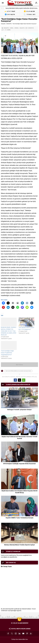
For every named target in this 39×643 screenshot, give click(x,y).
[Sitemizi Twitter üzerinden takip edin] (12, 633)
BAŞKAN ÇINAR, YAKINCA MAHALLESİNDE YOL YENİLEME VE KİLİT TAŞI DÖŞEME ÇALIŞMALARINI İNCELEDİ (8, 331)
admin (8, 30)
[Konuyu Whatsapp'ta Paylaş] (23, 380)
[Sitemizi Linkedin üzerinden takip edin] (19, 633)
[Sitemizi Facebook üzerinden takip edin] (8, 633)
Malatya (22, 28)
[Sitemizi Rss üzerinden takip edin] (30, 633)
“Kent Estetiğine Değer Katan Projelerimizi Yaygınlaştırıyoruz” (7, 352)
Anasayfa (3, 23)
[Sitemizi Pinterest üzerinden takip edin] (27, 633)
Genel (11, 28)
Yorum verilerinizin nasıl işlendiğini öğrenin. (18, 609)
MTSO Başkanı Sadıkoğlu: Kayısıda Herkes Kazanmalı (19, 463)
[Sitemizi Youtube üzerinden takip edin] (23, 633)
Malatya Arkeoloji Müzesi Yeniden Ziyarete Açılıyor (19, 545)
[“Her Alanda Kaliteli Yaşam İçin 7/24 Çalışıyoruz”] (26, 322)
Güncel (17, 28)
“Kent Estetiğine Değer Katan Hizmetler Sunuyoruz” (18, 371)
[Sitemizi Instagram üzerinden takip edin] (15, 633)
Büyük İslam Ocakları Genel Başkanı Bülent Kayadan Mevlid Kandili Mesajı (19, 491)
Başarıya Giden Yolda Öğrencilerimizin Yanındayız (19, 8)
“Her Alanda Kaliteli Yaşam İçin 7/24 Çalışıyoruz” (26, 328)
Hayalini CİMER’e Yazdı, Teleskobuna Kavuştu (19, 518)
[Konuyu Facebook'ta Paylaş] (15, 380)
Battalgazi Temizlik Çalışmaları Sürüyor (19, 409)
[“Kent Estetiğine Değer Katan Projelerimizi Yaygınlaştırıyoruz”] (9, 345)
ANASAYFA (8, 23)
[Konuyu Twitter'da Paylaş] (19, 380)
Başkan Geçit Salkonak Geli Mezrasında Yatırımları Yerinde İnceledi (19, 437)
